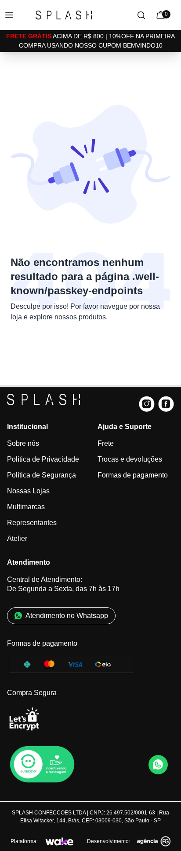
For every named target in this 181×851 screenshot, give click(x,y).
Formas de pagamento (133, 475)
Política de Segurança (41, 475)
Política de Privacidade (43, 459)
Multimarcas (26, 507)
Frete (106, 443)
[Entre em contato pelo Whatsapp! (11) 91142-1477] (158, 764)
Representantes (32, 522)
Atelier (17, 538)
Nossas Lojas (28, 491)
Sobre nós (23, 443)
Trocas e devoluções (130, 459)
